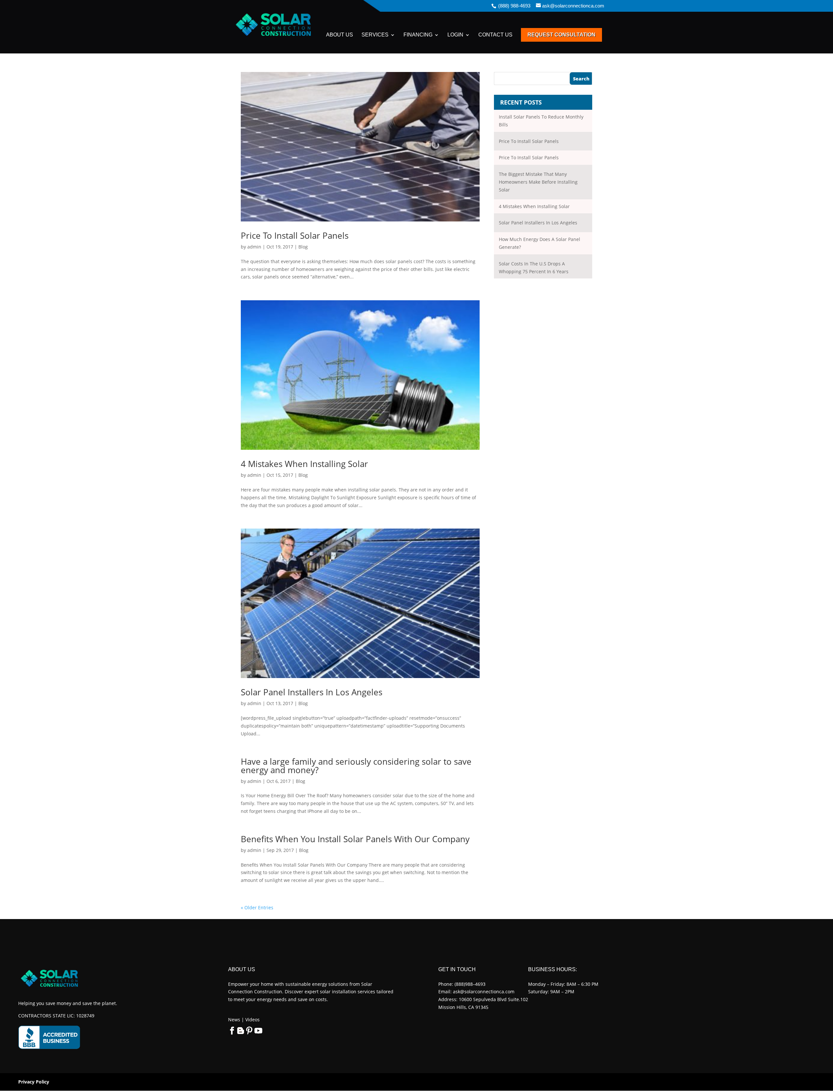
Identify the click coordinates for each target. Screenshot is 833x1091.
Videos (252, 1019)
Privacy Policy (33, 1082)
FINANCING (417, 35)
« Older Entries (257, 907)
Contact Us (495, 35)
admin (254, 247)
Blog (303, 247)
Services (375, 35)
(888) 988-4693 (514, 5)
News (234, 1019)
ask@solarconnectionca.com (483, 991)
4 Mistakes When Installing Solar (304, 464)
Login (455, 35)
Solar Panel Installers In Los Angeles (311, 692)
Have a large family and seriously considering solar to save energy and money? (356, 766)
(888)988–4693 (470, 984)
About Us (339, 35)
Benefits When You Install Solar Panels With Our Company (355, 839)
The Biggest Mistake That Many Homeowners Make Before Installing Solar (538, 182)
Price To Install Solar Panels (294, 235)
